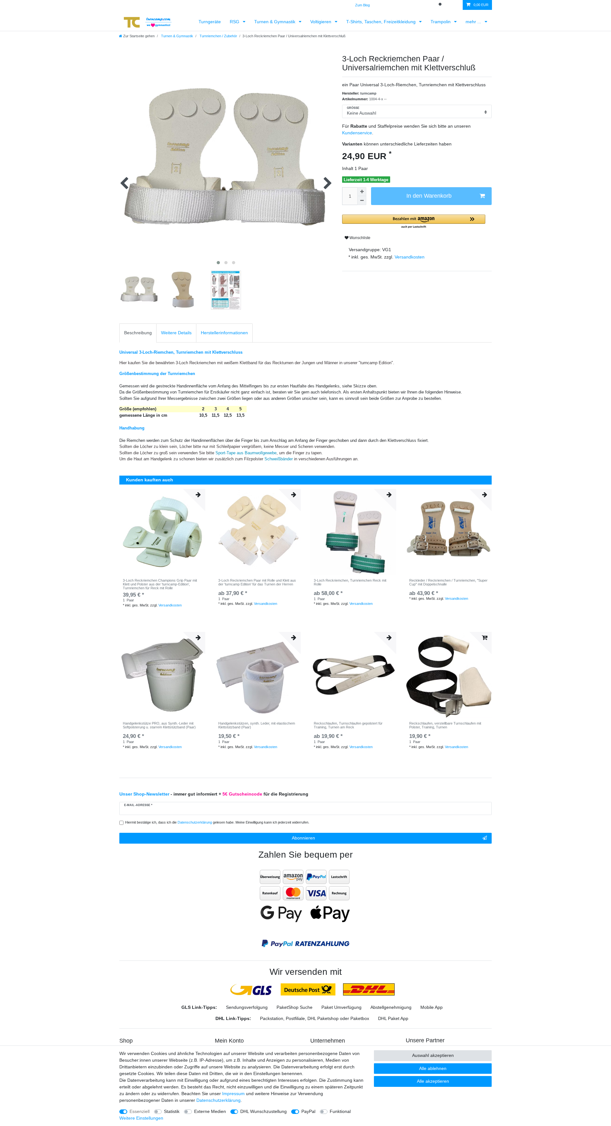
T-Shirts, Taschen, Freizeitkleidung (381, 21)
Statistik (171, 1111)
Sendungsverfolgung (247, 1007)
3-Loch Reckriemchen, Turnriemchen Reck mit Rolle (350, 582)
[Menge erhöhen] (361, 191)
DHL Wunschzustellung (263, 1111)
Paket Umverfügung (341, 1007)
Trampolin (441, 21)
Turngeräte (210, 21)
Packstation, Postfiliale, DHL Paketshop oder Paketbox (314, 1018)
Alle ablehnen (432, 1068)
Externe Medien (210, 1111)
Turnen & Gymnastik (275, 21)
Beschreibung (138, 332)
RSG (235, 21)
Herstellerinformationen (224, 332)
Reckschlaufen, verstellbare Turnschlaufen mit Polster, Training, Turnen (445, 725)
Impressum (233, 1093)
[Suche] (440, 5)
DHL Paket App (393, 1018)
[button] (413, 222)
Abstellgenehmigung (390, 1007)
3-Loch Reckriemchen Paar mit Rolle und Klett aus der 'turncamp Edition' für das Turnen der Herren (257, 582)
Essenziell (140, 1111)
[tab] (138, 332)
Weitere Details (176, 332)
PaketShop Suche (295, 1007)
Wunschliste (359, 238)
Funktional (340, 1111)
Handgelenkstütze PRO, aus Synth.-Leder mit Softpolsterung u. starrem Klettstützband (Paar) (159, 725)
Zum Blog (362, 5)
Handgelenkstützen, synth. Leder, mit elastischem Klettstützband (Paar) (256, 725)
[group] (162, 532)
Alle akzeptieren (433, 1081)
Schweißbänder (279, 459)
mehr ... (474, 21)
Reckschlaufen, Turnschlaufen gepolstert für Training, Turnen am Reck (348, 725)
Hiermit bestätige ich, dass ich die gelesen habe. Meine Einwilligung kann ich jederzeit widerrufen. (217, 822)
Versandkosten (409, 256)
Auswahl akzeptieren (433, 1055)
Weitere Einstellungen (141, 1118)
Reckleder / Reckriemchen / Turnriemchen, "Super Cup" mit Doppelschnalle (448, 582)
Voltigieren (321, 21)
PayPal (308, 1111)
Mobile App (431, 1007)
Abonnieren (303, 837)
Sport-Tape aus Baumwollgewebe (246, 452)
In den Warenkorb (429, 196)
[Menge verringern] (361, 200)
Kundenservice (357, 132)
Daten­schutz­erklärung (218, 1100)
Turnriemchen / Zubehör (218, 36)
